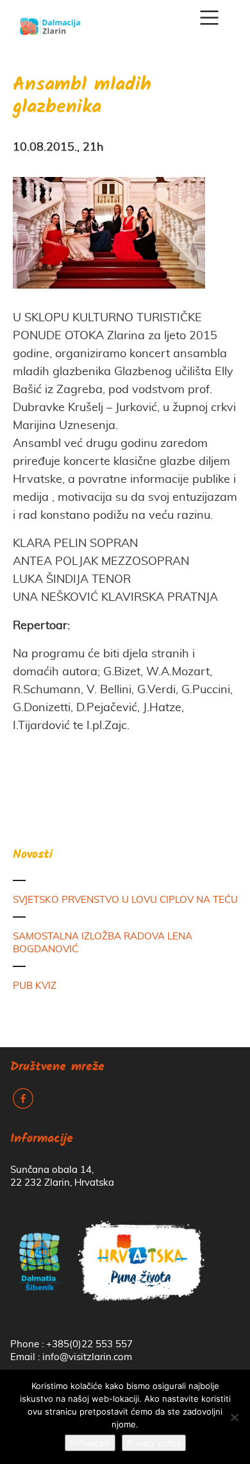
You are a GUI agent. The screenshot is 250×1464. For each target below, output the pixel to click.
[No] (234, 1417)
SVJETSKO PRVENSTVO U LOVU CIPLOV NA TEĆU (125, 900)
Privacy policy (154, 1443)
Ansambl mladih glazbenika (82, 97)
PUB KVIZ (34, 986)
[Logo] (50, 21)
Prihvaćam (90, 1443)
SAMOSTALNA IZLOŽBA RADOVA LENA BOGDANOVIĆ (102, 943)
